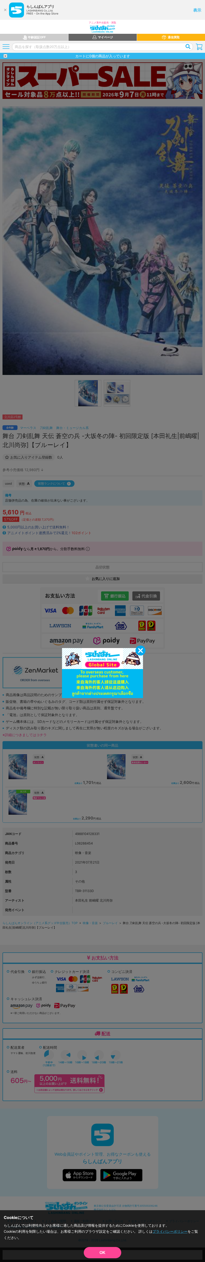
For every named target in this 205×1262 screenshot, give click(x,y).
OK (103, 1252)
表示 (197, 10)
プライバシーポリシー (170, 1231)
